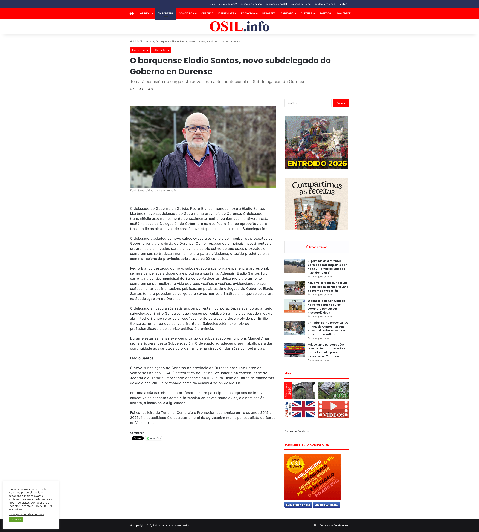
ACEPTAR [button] (16, 519)
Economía (248, 13)
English (343, 3)
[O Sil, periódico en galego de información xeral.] (240, 26)
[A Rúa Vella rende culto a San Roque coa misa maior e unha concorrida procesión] (294, 288)
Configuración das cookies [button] (26, 514)
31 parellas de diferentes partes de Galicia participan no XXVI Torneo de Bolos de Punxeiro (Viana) (327, 267)
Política (325, 13)
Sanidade (287, 13)
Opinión (145, 13)
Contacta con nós (324, 3)
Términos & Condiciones (334, 525)
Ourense (207, 13)
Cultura (306, 13)
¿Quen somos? (228, 3)
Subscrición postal (276, 3)
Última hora (161, 50)
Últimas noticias (316, 247)
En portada (166, 13)
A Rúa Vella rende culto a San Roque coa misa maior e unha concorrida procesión (328, 287)
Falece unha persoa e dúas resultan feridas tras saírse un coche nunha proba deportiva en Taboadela (326, 350)
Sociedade (343, 13)
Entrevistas (227, 13)
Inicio (213, 3)
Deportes (268, 13)
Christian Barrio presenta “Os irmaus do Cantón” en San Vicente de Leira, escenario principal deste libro (328, 328)
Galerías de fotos (301, 3)
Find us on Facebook (296, 431)
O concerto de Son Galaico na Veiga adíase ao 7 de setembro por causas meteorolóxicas (326, 306)
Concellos (186, 13)
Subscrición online (251, 3)
